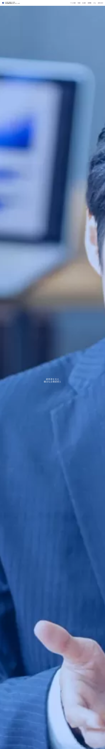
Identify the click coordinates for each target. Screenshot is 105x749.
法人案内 (84, 3)
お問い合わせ (100, 3)
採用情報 (89, 3)
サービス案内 (73, 3)
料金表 (79, 3)
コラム (94, 3)
